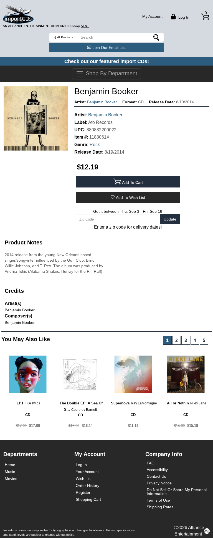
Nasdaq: (78, 26)
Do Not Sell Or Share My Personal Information (177, 491)
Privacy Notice (159, 483)
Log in (183, 17)
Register (83, 492)
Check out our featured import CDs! (106, 61)
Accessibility (157, 469)
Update (170, 219)
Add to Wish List (130, 197)
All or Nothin (178, 403)
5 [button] (204, 340)
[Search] (157, 37)
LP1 (20, 403)
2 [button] (176, 340)
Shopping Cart (88, 499)
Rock (95, 144)
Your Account (87, 471)
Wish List (84, 478)
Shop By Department (110, 73)
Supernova (120, 403)
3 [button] (185, 340)
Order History (87, 485)
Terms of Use (158, 500)
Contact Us (156, 476)
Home (10, 464)
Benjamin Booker (102, 102)
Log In (81, 464)
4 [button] (195, 340)
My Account (152, 16)
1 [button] (167, 340)
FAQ (150, 463)
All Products (65, 37)
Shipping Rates (160, 507)
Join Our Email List (109, 47)
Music (10, 471)
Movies (11, 478)
